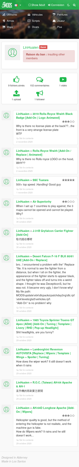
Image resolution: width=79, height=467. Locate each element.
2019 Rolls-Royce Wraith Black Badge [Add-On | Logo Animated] (44, 115)
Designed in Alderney (14, 457)
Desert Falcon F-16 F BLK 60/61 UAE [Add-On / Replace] (45, 258)
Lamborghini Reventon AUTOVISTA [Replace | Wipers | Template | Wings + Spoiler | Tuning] (43, 353)
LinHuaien (31, 47)
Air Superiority (42, 201)
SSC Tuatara (41, 180)
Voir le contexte (26, 138)
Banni (43, 47)
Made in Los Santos (14, 461)
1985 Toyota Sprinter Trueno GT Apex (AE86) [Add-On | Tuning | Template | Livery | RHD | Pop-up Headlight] (45, 324)
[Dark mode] (68, 5)
